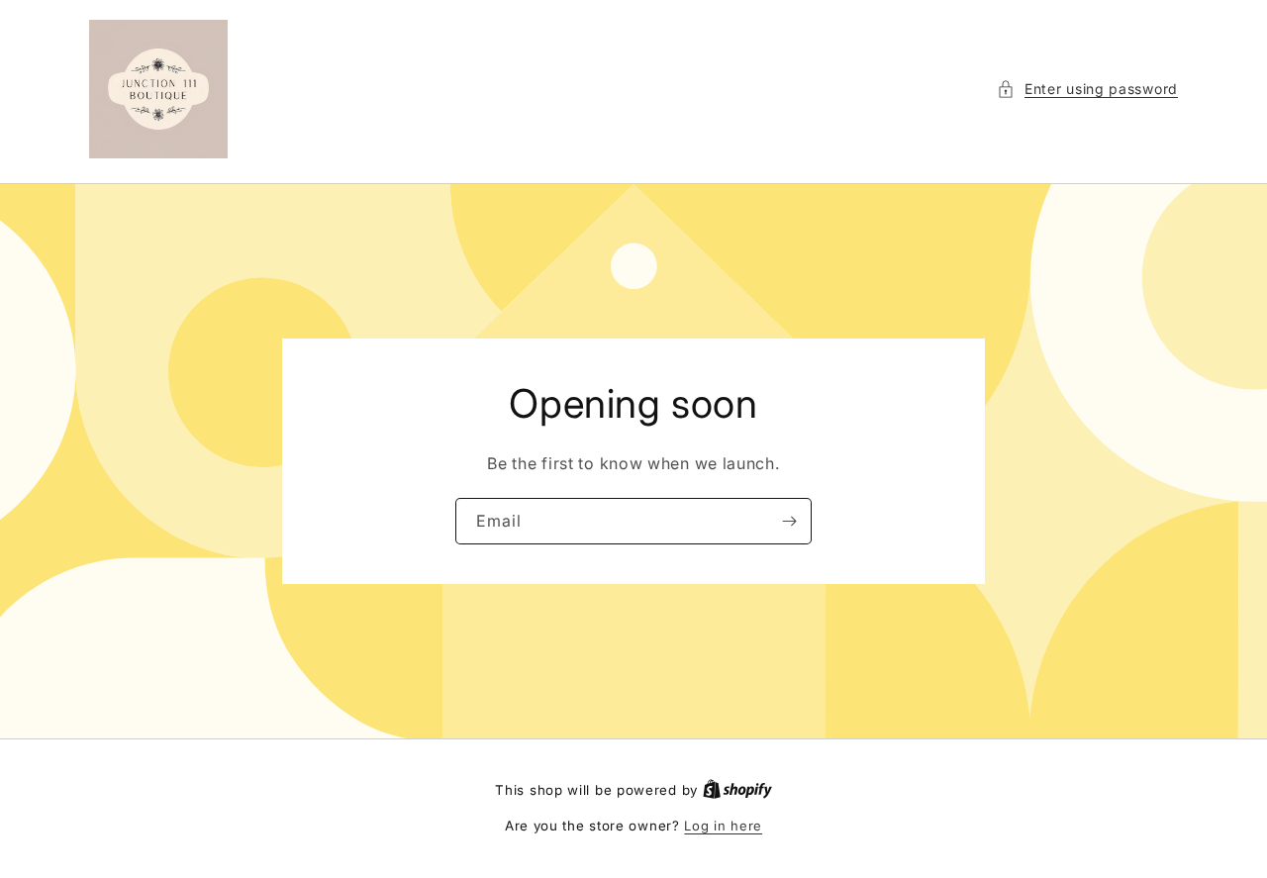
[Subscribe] (789, 521)
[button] (1087, 88)
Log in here (723, 825)
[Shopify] (737, 790)
